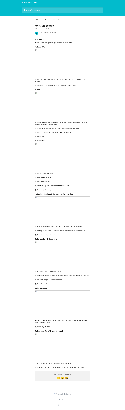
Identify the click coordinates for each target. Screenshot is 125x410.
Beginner (48, 20)
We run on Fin (63, 405)
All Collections (39, 20)
